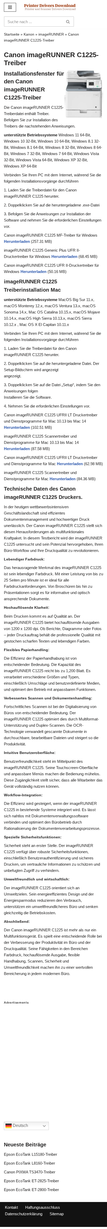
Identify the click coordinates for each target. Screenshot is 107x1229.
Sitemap (57, 1214)
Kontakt (11, 1207)
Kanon (29, 34)
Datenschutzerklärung (23, 1214)
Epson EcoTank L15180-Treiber (30, 1154)
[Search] (68, 21)
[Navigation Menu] (10, 7)
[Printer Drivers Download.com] (50, 7)
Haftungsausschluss (42, 1207)
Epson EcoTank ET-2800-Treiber (31, 1189)
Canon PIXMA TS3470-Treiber (29, 1172)
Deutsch (20, 1126)
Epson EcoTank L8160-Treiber (29, 1163)
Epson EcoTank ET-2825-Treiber (31, 1181)
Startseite (11, 34)
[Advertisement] (53, 1057)
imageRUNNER (51, 34)
